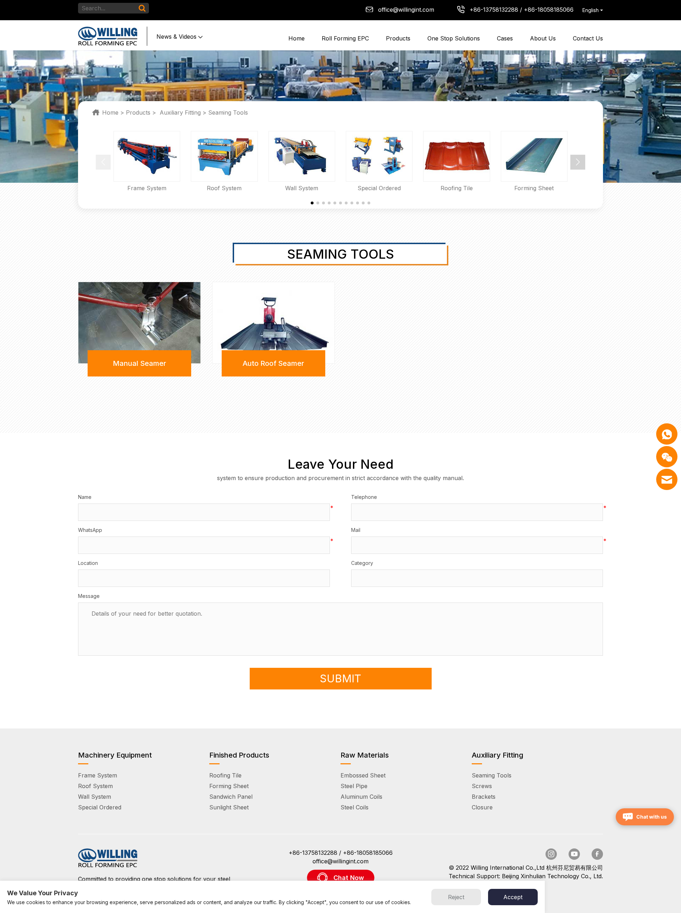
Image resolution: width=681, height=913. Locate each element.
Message (89, 596)
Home (296, 38)
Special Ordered (99, 807)
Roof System (95, 786)
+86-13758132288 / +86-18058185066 (522, 9)
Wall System (94, 796)
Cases (505, 38)
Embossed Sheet (363, 775)
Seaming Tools (228, 112)
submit (340, 678)
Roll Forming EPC (345, 38)
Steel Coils (354, 807)
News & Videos (176, 36)
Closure (482, 807)
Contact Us (588, 38)
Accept (512, 897)
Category (362, 563)
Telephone (364, 497)
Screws (482, 786)
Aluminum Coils (361, 796)
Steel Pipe (353, 786)
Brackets (483, 796)
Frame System (97, 775)
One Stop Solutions (453, 38)
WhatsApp (90, 530)
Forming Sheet (229, 786)
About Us (543, 38)
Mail (355, 530)
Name (85, 497)
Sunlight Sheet (229, 807)
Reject (456, 897)
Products (398, 38)
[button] (577, 162)
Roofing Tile (225, 775)
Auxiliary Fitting (180, 112)
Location (88, 563)
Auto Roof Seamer (273, 363)
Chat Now (348, 877)
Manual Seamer (139, 363)
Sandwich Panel (231, 796)
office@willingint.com (406, 9)
